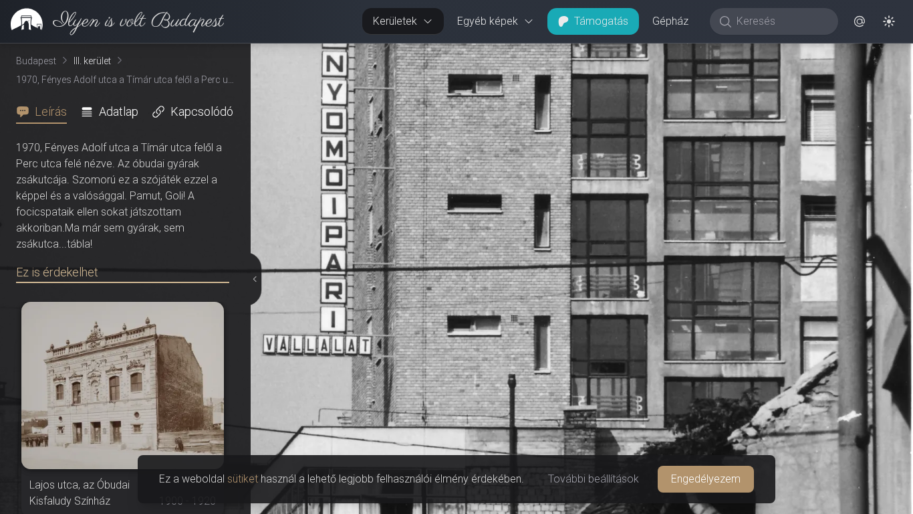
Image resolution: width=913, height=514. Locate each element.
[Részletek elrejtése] (256, 279)
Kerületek (395, 21)
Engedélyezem (706, 479)
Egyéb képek (487, 21)
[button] (859, 21)
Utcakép (749, 54)
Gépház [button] (670, 21)
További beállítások (593, 479)
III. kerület (92, 61)
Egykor (667, 54)
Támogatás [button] (601, 21)
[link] (112, 21)
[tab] (45, 112)
